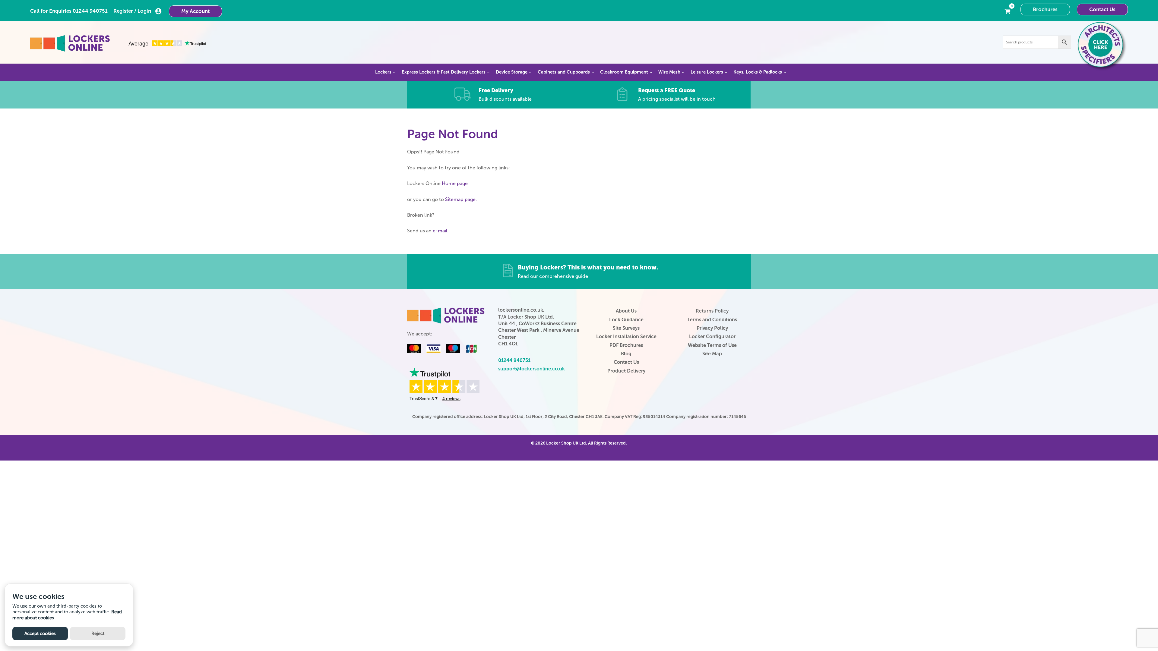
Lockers (383, 72)
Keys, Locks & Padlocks (757, 72)
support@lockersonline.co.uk (531, 369)
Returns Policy (712, 311)
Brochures (1045, 9)
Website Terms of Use (712, 345)
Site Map (712, 354)
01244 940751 (90, 11)
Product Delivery (626, 371)
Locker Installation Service (626, 336)
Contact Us (1102, 9)
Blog (626, 354)
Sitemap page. (461, 199)
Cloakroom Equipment (624, 72)
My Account (195, 11)
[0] (1008, 10)
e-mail (440, 231)
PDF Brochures (626, 345)
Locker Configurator (712, 336)
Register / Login (132, 11)
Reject (97, 633)
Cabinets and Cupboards (564, 72)
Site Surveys (626, 328)
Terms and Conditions (712, 319)
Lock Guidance (626, 319)
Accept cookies (40, 633)
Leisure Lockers (707, 72)
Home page (455, 183)
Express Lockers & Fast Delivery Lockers (444, 72)
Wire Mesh (669, 72)
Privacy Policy (712, 328)
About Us (626, 311)
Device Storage (511, 72)
